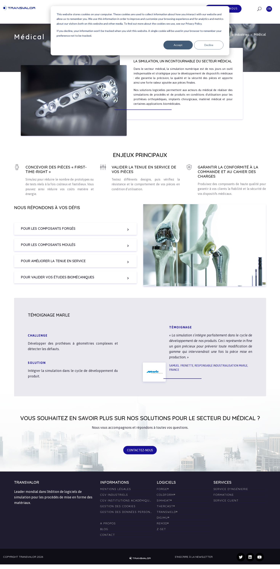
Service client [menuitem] (226, 500)
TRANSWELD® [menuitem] (167, 512)
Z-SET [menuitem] (161, 529)
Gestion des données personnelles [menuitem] (126, 512)
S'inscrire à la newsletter (194, 557)
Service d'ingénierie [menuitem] (231, 489)
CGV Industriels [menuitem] (114, 494)
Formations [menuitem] (224, 494)
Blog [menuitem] (104, 529)
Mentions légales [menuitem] (115, 489)
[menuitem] (126, 516)
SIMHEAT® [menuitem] (164, 500)
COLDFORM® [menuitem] (166, 494)
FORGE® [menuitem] (163, 489)
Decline (208, 45)
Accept (178, 45)
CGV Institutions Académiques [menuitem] (126, 500)
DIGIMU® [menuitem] (163, 517)
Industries (242, 34)
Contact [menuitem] (107, 535)
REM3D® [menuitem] (163, 523)
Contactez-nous (140, 450)
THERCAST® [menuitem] (166, 506)
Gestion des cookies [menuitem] (118, 506)
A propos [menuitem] (108, 523)
